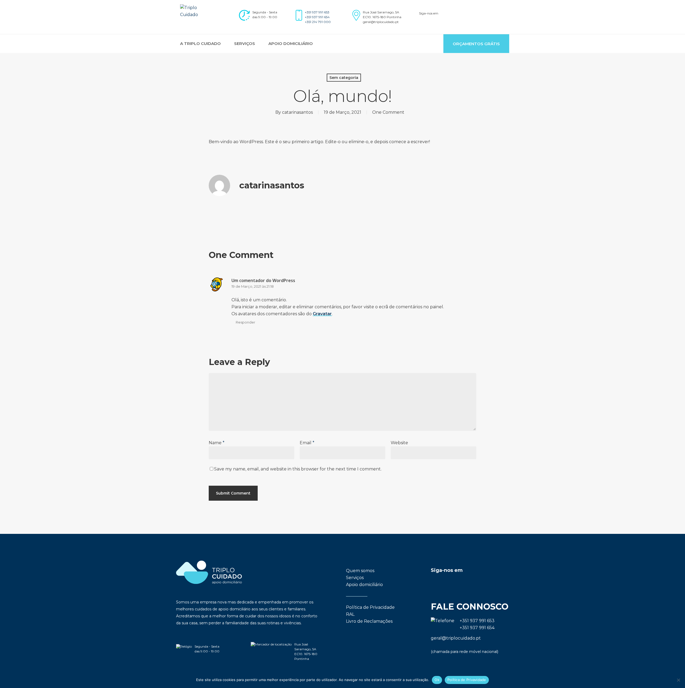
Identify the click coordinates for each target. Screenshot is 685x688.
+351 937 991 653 (317, 12)
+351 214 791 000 (318, 22)
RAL (350, 614)
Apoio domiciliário (364, 584)
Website (399, 442)
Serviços (355, 577)
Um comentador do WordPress (263, 280)
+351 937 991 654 (317, 17)
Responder (245, 322)
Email (307, 442)
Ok (437, 680)
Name (216, 442)
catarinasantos (297, 112)
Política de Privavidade (466, 680)
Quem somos (360, 570)
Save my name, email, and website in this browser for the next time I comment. (298, 469)
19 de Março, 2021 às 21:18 (252, 286)
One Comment (388, 112)
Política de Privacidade (370, 607)
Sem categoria (343, 77)
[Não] (678, 680)
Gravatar (322, 313)
